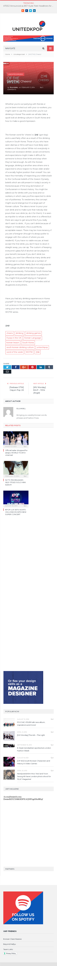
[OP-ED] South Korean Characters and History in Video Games (33, 762)
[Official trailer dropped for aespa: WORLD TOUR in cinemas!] (15, 439)
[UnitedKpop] (28, 25)
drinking (19, 333)
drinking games (33, 333)
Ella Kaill (14, 87)
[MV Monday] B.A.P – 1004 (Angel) (39, 390)
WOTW (29, 352)
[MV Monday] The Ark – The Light (31, 735)
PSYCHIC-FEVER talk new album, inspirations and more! (31, 723)
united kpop (42, 347)
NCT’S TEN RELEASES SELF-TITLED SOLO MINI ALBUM (15, 482)
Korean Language (32, 338)
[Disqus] (28, 555)
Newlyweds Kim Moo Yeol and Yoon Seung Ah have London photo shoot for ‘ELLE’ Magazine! (34, 776)
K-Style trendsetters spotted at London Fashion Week (34, 749)
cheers (9, 333)
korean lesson (12, 342)
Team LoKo (8, 949)
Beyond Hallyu (9, 944)
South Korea (28, 342)
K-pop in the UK (13, 338)
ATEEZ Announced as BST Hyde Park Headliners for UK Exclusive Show (29, 6)
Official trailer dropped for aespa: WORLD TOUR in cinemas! (16, 452)
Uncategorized (15, 74)
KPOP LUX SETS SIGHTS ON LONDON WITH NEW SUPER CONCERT (15, 512)
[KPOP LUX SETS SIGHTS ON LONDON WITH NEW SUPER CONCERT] (15, 499)
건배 (38, 352)
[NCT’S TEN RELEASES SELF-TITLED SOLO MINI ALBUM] (15, 469)
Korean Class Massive (12, 939)
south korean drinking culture (20, 347)
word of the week (14, 352)
